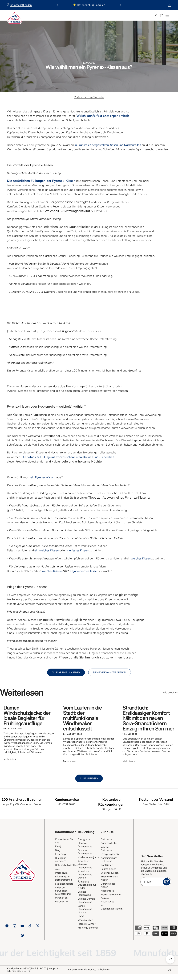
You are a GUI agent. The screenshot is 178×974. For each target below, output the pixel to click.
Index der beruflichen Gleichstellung (63, 890)
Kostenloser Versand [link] (156, 799)
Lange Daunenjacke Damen (85, 909)
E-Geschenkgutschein (112, 907)
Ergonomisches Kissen (109, 878)
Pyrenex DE (61, 901)
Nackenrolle (107, 890)
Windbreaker (85, 920)
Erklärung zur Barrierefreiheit (63, 878)
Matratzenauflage (111, 894)
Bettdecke (106, 839)
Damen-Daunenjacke (85, 852)
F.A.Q (58, 846)
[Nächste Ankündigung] (120, 5)
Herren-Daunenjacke (85, 845)
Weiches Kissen (110, 872)
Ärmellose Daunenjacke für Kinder (87, 884)
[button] (167, 15)
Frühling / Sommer (88, 927)
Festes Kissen (108, 868)
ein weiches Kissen (46, 550)
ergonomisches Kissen (84, 571)
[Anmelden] (166, 881)
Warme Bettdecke (106, 849)
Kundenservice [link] (67, 799)
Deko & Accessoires (107, 900)
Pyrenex (72, 969)
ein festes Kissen (77, 550)
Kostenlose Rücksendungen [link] (111, 801)
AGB (57, 868)
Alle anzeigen (170, 692)
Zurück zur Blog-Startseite (89, 97)
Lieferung (60, 854)
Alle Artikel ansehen (66, 672)
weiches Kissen (141, 558)
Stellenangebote (64, 883)
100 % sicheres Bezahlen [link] (22, 799)
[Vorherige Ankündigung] (57, 5)
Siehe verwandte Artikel (109, 672)
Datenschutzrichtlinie (66, 865)
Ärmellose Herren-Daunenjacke (85, 864)
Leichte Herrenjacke (84, 893)
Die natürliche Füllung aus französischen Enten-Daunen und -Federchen (68, 457)
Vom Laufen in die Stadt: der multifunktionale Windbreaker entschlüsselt (82, 718)
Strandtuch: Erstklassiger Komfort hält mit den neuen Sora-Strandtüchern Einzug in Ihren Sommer (148, 718)
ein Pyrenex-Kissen (42, 477)
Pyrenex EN (61, 897)
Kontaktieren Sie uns (64, 841)
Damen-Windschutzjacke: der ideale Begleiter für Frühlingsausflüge (26, 715)
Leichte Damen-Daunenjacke (87, 900)
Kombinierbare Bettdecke (109, 859)
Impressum (61, 872)
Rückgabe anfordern (60, 859)
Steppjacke (84, 839)
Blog (57, 850)
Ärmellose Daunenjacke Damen (85, 874)
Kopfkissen (107, 865)
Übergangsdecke (110, 854)
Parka (81, 916)
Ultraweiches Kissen (108, 885)
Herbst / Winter (86, 923)
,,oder (102, 116)
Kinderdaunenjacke (88, 857)
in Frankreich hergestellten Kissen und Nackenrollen (108, 145)
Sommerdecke (109, 843)
